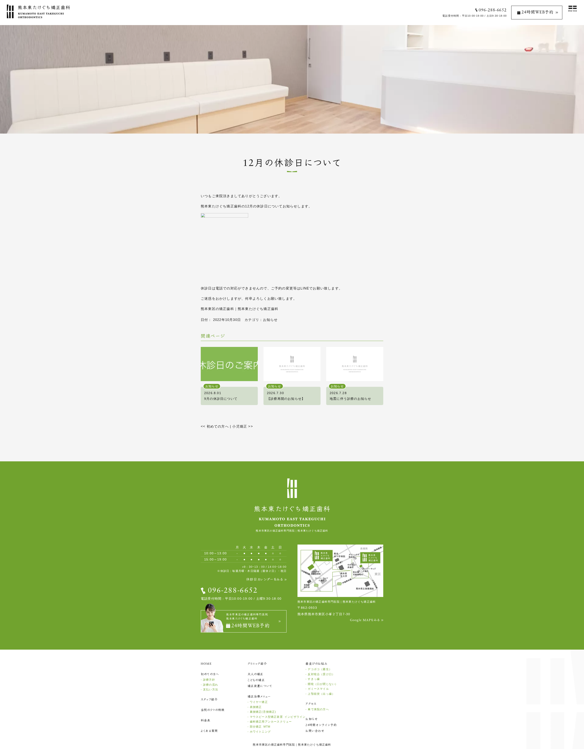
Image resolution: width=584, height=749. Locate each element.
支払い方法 (210, 689)
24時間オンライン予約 (321, 725)
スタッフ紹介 (209, 699)
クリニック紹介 (257, 663)
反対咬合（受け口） (321, 674)
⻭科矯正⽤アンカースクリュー (271, 721)
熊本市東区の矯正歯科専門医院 (274, 744)
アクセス (310, 704)
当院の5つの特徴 (213, 710)
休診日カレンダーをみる (264, 579)
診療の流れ (210, 684)
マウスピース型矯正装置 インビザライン (278, 716)
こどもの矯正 (256, 680)
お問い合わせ (314, 731)
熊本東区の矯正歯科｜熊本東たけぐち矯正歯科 (239, 309)
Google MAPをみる (365, 620)
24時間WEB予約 (537, 12)
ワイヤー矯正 (259, 702)
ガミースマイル (318, 688)
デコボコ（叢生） (320, 669)
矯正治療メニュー (259, 696)
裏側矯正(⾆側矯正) (263, 711)
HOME (206, 663)
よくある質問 (209, 731)
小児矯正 (242, 426)
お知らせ (270, 320)
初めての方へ (215, 426)
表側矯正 (256, 707)
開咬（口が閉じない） (323, 684)
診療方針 (209, 679)
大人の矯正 (255, 674)
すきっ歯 (314, 679)
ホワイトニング (260, 731)
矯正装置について (260, 686)
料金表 (206, 720)
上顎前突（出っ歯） (321, 693)
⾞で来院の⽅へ (318, 709)
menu (572, 11)
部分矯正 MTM (260, 726)
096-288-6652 (493, 10)
